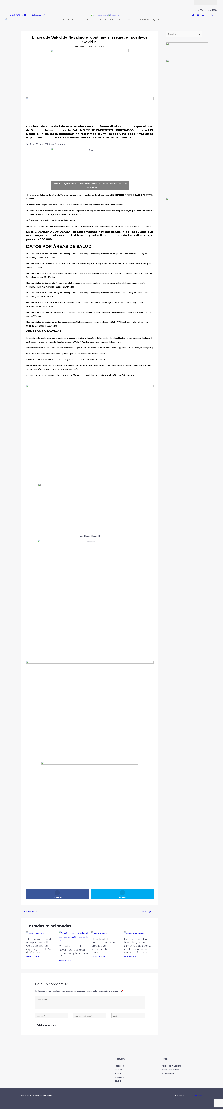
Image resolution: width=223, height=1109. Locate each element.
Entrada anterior (29, 911)
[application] (96, 20)
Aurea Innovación (195, 1095)
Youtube (118, 1069)
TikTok (118, 1081)
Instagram (119, 1077)
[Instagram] (193, 15)
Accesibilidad (168, 1073)
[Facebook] (198, 15)
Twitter (118, 1073)
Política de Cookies (170, 1069)
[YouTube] (203, 15)
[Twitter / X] (212, 15)
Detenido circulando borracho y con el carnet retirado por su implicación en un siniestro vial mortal (138, 945)
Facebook (119, 1065)
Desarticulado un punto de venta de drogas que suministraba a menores (103, 945)
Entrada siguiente (149, 911)
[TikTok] (208, 15)
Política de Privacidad (171, 1065)
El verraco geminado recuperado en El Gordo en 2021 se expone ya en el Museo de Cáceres (40, 945)
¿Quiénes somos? (38, 15)
